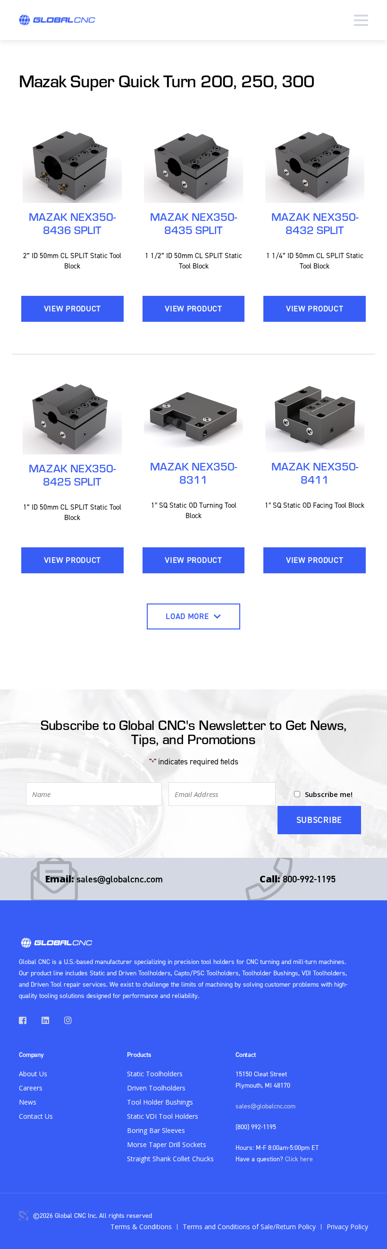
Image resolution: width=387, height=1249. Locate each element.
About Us (33, 1073)
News (27, 1102)
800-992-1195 (309, 879)
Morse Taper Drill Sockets (166, 1144)
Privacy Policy (347, 1226)
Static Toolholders (155, 1073)
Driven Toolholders (156, 1087)
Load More (188, 616)
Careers (30, 1087)
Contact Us (36, 1116)
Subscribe (319, 819)
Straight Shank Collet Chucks (170, 1158)
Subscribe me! (329, 794)
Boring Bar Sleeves (156, 1130)
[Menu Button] (361, 20)
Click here (299, 1159)
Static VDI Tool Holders (162, 1116)
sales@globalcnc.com (119, 879)
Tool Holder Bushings (160, 1102)
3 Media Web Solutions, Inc (23, 1215)
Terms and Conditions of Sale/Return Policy (249, 1226)
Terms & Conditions (141, 1226)
